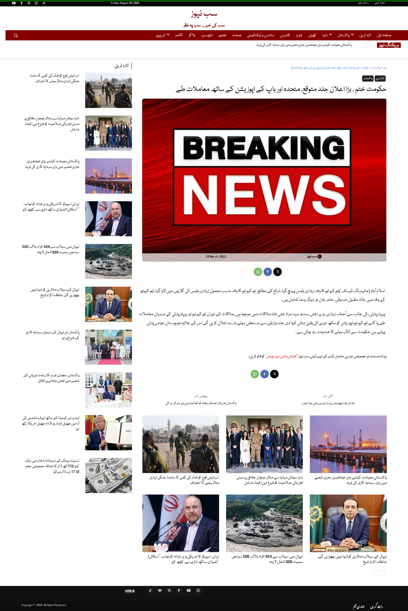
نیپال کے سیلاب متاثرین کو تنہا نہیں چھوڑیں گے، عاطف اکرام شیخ (54, 292)
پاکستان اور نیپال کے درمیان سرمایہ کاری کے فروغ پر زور (52, 335)
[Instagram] (36, 4)
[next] (364, 45)
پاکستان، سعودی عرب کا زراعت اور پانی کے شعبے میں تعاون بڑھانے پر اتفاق (51, 378)
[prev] (369, 45)
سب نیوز (312, 256)
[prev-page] (375, 573)
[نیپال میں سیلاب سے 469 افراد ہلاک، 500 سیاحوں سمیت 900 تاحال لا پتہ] (108, 261)
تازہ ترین (122, 66)
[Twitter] (29, 4)
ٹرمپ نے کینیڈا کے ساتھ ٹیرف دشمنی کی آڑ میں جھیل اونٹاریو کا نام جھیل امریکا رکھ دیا (50, 423)
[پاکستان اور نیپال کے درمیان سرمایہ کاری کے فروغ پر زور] (108, 347)
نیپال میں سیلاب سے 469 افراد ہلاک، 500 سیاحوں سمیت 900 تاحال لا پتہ (50, 249)
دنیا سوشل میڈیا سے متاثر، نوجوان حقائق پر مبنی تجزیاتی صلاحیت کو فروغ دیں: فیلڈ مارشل (51, 124)
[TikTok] (44, 4)
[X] (277, 272)
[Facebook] (21, 4)
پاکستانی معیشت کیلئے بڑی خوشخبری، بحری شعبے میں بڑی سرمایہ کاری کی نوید (52, 164)
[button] (16, 35)
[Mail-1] (160, 591)
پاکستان (376, 68)
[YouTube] (14, 4)
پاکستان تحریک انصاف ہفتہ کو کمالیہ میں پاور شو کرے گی (201, 403)
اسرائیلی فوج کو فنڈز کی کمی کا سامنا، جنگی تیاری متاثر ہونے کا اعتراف (54, 78)
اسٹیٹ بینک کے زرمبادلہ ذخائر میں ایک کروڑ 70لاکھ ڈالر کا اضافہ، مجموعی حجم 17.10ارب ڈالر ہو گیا (52, 466)
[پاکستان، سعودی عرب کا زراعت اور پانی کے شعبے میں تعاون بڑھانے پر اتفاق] (108, 389)
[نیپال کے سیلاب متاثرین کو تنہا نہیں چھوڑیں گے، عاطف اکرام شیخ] (108, 304)
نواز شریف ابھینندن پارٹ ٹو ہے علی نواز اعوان (328, 403)
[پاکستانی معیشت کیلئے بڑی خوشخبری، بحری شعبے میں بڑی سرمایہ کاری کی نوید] (108, 175)
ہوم (385, 68)
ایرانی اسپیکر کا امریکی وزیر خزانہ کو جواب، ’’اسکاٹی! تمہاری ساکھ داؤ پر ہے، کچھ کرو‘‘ (302, 45)
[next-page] (382, 573)
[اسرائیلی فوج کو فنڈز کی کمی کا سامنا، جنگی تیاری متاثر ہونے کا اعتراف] (108, 90)
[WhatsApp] (258, 272)
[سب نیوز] (320, 256)
